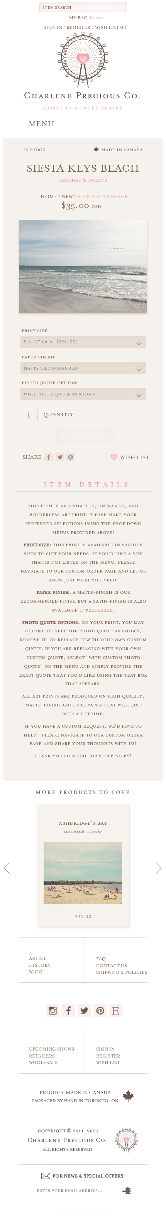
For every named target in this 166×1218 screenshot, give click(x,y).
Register (108, 1056)
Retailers (42, 1056)
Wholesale (43, 1063)
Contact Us (111, 966)
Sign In (105, 1049)
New (67, 197)
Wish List (108, 1063)
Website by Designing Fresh (83, 1209)
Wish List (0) (111, 27)
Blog (35, 972)
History (40, 965)
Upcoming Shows (51, 1049)
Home (49, 197)
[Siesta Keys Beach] (83, 265)
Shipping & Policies (121, 972)
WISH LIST (134, 457)
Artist (37, 958)
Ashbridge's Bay (83, 823)
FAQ (101, 959)
